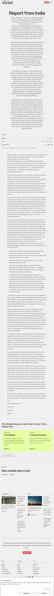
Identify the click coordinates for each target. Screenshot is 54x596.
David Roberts (5, 474)
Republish (35, 571)
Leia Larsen (4, 511)
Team (18, 566)
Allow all (44, 593)
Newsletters (35, 564)
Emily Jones (46, 505)
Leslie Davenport (47, 514)
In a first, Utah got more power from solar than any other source (8, 507)
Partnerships (20, 571)
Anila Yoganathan (21, 505)
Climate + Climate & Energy (46, 141)
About (18, 564)
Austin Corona (33, 515)
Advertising (35, 569)
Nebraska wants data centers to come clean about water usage (21, 500)
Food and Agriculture (6, 573)
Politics (3, 566)
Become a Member (37, 567)
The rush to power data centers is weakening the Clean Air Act (47, 500)
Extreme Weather (5, 571)
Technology (11, 474)
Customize (26, 593)
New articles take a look (16, 470)
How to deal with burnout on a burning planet (48, 510)
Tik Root (19, 531)
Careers (19, 569)
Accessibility (36, 573)
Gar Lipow (4, 134)
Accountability (5, 569)
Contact (19, 567)
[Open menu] (51, 2)
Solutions (4, 567)
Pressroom (19, 573)
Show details (47, 589)
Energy (3, 564)
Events (34, 566)
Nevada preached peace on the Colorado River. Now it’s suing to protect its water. (34, 509)
